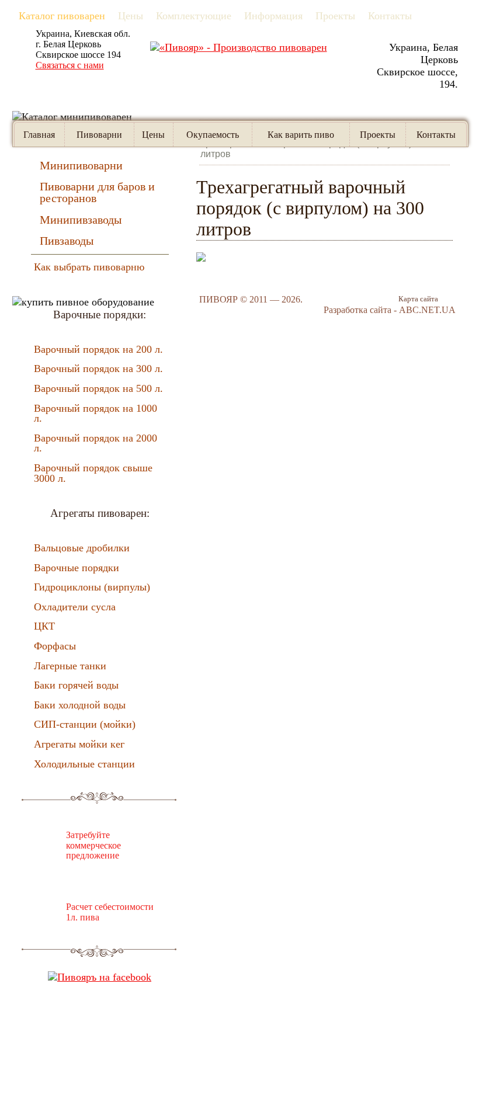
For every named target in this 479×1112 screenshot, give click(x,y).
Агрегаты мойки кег (79, 744)
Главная (39, 135)
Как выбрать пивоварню (89, 267)
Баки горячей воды (76, 685)
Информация (273, 16)
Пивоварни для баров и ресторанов (97, 192)
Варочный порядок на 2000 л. (95, 443)
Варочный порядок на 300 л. (98, 368)
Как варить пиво (301, 135)
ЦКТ (44, 626)
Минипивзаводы (81, 219)
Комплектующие (193, 16)
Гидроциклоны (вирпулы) (92, 587)
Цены (153, 135)
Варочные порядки (76, 568)
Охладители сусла (75, 607)
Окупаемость (212, 135)
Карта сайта (418, 298)
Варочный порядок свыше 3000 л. (93, 473)
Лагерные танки (70, 666)
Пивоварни (99, 135)
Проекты (335, 16)
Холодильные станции (84, 764)
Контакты (390, 16)
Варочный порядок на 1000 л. (95, 413)
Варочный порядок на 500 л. (98, 388)
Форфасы (55, 646)
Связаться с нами (70, 65)
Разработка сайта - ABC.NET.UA (390, 310)
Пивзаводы (66, 240)
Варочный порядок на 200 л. (98, 349)
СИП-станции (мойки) (85, 724)
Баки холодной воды (80, 705)
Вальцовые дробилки (82, 548)
